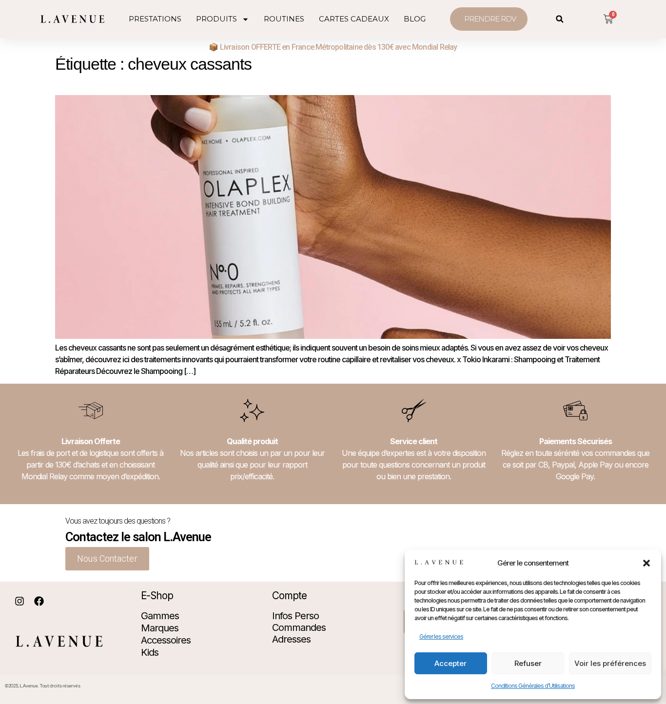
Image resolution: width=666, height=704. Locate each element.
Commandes (299, 627)
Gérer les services (441, 636)
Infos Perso (295, 616)
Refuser (528, 663)
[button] (646, 563)
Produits (216, 18)
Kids (149, 652)
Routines (284, 18)
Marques (159, 628)
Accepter (450, 663)
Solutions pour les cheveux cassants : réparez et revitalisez (177, 81)
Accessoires (166, 640)
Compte (289, 595)
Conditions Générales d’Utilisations (533, 685)
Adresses (291, 639)
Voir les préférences (610, 663)
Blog (415, 18)
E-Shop (157, 595)
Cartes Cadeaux (354, 18)
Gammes (160, 616)
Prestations (155, 18)
